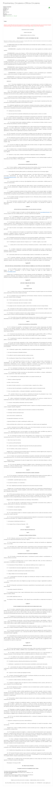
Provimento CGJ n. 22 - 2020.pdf (11, 15)
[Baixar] (49, 7)
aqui (34, 25)
